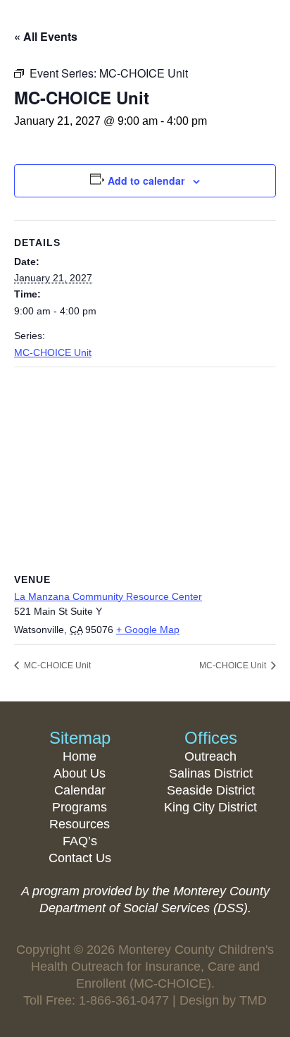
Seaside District (211, 790)
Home (79, 756)
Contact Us (80, 858)
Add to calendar (146, 180)
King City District (210, 807)
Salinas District (211, 773)
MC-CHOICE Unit (53, 352)
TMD (253, 1000)
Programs (79, 807)
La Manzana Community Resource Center (108, 596)
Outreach (210, 756)
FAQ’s (80, 841)
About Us (79, 773)
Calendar (80, 790)
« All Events (45, 36)
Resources (79, 824)
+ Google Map (147, 629)
